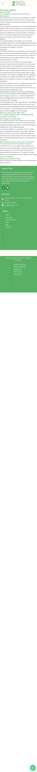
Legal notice (17, 269)
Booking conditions (20, 264)
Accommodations (11, 220)
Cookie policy (18, 274)
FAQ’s (7, 222)
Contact (8, 227)
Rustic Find (9, 217)
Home (7, 215)
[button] (33, 768)
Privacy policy (18, 272)
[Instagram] (3, 187)
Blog (7, 225)
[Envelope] (7, 187)
